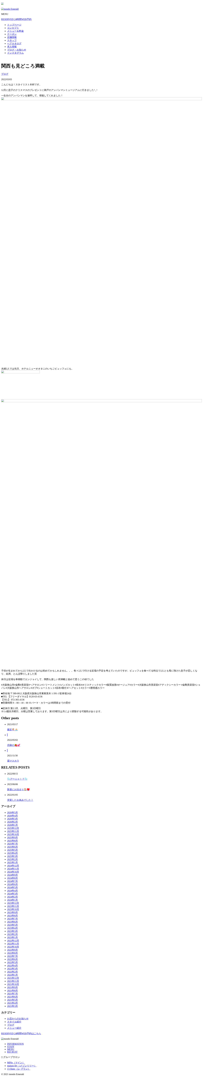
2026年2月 (12, 822)
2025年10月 (13, 834)
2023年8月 (12, 915)
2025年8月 (12, 840)
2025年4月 (12, 853)
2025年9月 (12, 837)
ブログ (4, 74)
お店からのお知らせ (18, 1018)
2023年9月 (12, 912)
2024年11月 (13, 868)
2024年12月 (13, 865)
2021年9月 (12, 987)
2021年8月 (12, 990)
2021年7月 (12, 993)
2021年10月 (13, 984)
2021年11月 (13, 981)
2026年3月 (12, 818)
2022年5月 (12, 962)
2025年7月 (12, 843)
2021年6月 (12, 996)
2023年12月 (13, 903)
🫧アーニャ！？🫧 (17, 779)
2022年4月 (12, 965)
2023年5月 (12, 925)
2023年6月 (12, 922)
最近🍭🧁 (12, 729)
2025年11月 (13, 831)
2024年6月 (12, 884)
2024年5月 (12, 887)
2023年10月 (13, 909)
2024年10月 (13, 872)
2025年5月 (12, 850)
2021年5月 (12, 1000)
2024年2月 (12, 897)
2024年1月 (12, 900)
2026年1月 (12, 825)
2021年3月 (12, 1006)
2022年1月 (12, 975)
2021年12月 (13, 978)
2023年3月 (12, 931)
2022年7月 (12, 956)
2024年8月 (12, 878)
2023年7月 (12, 918)
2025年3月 (12, 856)
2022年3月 (12, 968)
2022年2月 (12, 971)
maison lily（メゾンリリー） (21, 1065)
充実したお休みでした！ (20, 800)
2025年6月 (12, 847)
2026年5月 (12, 812)
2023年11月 (13, 906)
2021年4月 (12, 1003)
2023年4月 (12, 928)
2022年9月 (12, 950)
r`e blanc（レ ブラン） (18, 1069)
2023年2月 (12, 934)
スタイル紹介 (14, 1021)
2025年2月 (12, 859)
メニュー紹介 (14, 1028)
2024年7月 (12, 881)
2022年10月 (13, 947)
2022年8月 (12, 953)
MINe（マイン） (16, 1062)
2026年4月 (12, 815)
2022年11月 (13, 943)
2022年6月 (12, 959)
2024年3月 (12, 893)
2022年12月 (13, 940)
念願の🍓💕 (13, 745)
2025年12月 (13, 828)
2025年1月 (12, 862)
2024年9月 (12, 875)
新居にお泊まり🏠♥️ (18, 789)
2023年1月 (12, 937)
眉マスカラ (13, 761)
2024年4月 (12, 890)
